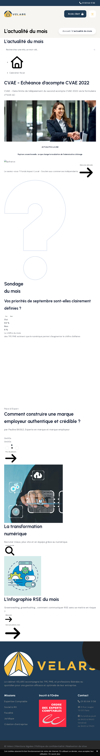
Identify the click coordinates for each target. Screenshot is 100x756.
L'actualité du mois (82, 31)
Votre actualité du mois (12, 625)
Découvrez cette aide (86, 165)
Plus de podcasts (10, 452)
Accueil (66, 31)
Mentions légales (24, 746)
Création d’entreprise (15, 724)
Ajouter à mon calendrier (14, 98)
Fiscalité (8, 712)
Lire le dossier (9, 545)
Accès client (74, 14)
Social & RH (10, 707)
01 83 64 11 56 (88, 3)
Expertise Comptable (15, 701)
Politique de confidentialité (49, 746)
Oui (6, 316)
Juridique (9, 718)
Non (11, 316)
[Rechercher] (94, 49)
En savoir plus (54, 754)
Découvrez (8, 615)
